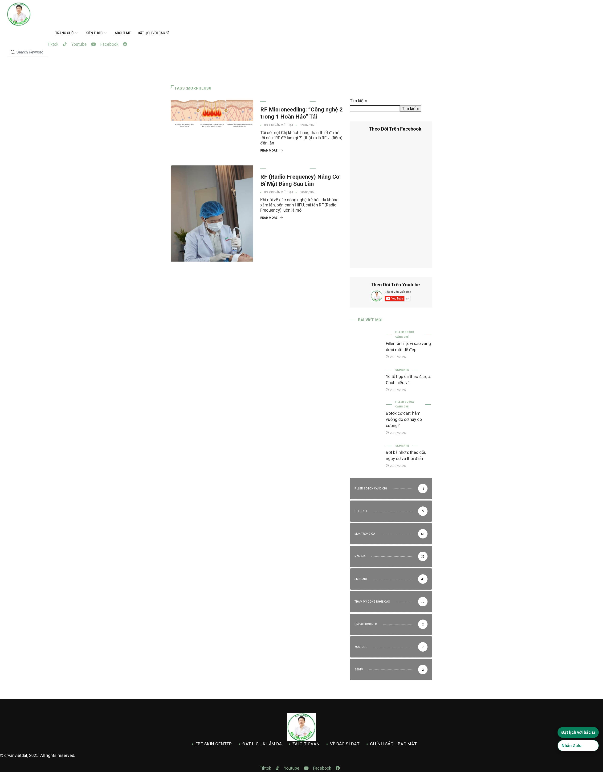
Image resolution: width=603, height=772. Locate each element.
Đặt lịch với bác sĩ (153, 33)
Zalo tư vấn (306, 743)
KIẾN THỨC (94, 33)
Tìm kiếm (358, 100)
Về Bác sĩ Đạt (345, 743)
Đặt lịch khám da (262, 743)
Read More (268, 150)
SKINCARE (402, 369)
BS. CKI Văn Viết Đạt (278, 125)
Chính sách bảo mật (393, 743)
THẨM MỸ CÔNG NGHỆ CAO (288, 101)
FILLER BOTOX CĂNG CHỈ (404, 334)
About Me (123, 33)
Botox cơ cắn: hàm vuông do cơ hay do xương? (404, 419)
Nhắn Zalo (572, 745)
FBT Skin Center (214, 743)
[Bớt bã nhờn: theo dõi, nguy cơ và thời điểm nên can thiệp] (365, 455)
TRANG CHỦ (64, 33)
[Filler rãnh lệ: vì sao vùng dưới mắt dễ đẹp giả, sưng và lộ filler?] (365, 342)
